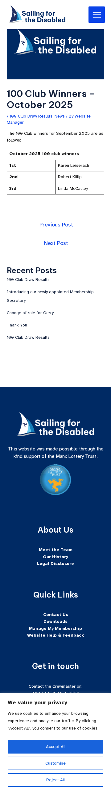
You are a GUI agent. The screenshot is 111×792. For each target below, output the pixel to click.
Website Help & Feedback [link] (55, 635)
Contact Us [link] (55, 614)
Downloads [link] (55, 621)
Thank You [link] (17, 325)
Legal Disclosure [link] (55, 563)
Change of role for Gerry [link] (30, 312)
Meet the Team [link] (55, 549)
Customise (55, 763)
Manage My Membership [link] (55, 628)
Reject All (55, 779)
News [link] (60, 116)
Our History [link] (55, 556)
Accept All (55, 746)
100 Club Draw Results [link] (31, 116)
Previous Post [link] (56, 224)
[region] (55, 742)
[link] (37, 14)
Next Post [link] (56, 243)
